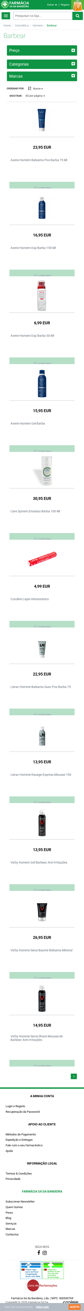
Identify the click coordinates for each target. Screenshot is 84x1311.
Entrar (51, 4)
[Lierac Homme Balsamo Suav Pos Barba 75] (42, 646)
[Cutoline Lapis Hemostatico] (42, 559)
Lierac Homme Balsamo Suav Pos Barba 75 (41, 687)
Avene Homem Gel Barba (28, 423)
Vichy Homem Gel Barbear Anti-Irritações (39, 862)
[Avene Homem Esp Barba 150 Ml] (42, 207)
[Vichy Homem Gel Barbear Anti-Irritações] (42, 822)
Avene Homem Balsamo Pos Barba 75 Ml (39, 160)
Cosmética (22, 25)
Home (7, 25)
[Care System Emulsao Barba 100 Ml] (42, 471)
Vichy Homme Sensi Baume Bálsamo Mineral (41, 950)
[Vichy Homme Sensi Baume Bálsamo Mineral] (42, 910)
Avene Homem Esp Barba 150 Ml (33, 248)
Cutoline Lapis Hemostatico (30, 599)
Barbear (52, 25)
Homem (38, 25)
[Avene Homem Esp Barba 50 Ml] (42, 295)
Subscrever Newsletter (20, 1201)
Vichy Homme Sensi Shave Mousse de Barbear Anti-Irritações (37, 1038)
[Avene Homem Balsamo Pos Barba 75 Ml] (42, 120)
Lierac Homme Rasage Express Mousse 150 (41, 774)
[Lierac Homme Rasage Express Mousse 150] (42, 734)
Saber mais (42, 1307)
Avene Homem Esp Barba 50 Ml (32, 335)
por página (34, 95)
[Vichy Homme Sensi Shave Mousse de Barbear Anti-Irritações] (42, 998)
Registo (65, 4)
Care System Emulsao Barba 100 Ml (35, 511)
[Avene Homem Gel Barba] (42, 383)
